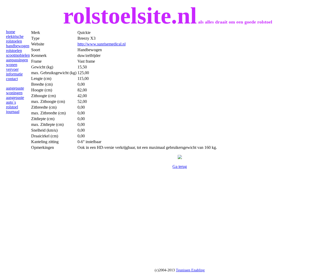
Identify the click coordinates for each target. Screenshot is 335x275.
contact (12, 79)
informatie (14, 74)
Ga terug (179, 166)
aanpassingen (17, 60)
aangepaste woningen (15, 90)
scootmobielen (18, 55)
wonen (11, 64)
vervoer (12, 69)
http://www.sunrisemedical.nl (101, 44)
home (10, 32)
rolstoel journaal (12, 109)
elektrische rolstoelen (15, 38)
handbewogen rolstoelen (17, 48)
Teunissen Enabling (190, 270)
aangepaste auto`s (15, 99)
